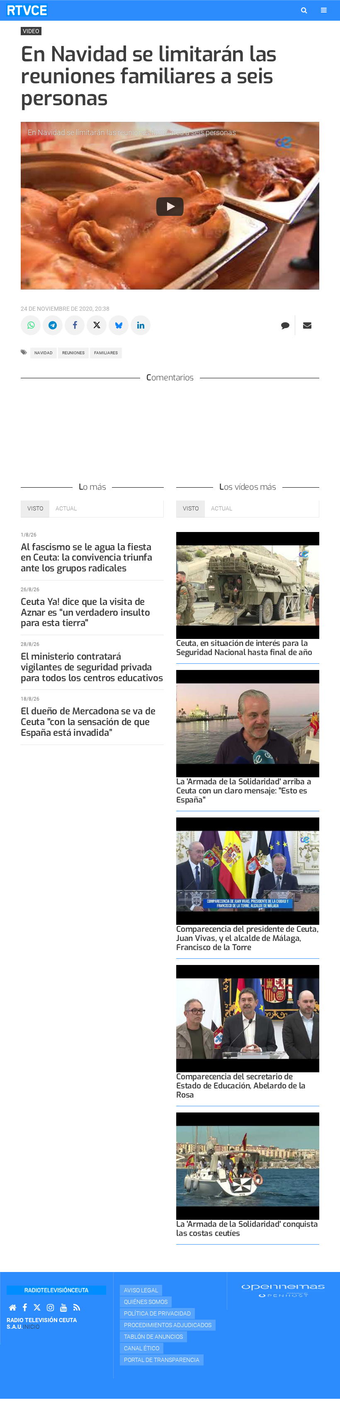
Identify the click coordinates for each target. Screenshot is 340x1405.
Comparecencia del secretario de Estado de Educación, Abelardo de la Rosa (241, 1085)
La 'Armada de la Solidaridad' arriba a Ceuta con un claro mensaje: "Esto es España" (243, 790)
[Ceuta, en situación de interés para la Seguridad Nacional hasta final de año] (247, 585)
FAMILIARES (106, 353)
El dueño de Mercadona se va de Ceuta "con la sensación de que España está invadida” (88, 722)
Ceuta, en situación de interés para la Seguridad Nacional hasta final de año (244, 648)
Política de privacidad (157, 1313)
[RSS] (76, 1308)
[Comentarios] (285, 325)
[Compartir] (31, 325)
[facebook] (24, 1308)
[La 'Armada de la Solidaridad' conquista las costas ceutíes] (247, 1166)
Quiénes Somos (146, 1302)
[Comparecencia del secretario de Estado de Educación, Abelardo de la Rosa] (247, 1018)
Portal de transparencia (161, 1360)
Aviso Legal (141, 1290)
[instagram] (50, 1308)
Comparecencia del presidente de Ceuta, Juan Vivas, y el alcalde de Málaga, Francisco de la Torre (247, 938)
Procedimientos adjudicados (167, 1325)
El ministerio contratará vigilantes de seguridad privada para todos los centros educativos (92, 667)
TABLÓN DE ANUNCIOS (153, 1336)
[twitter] (37, 1308)
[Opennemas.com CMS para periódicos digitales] (283, 1290)
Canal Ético (141, 1348)
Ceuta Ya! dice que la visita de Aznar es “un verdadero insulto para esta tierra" (85, 612)
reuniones (73, 353)
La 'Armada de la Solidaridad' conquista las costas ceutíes (247, 1228)
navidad (43, 353)
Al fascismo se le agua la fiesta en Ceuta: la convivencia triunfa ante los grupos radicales (86, 558)
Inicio (31, 1326)
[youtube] (63, 1308)
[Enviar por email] (307, 325)
